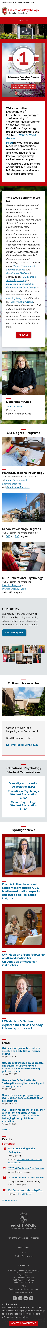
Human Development (24, 266)
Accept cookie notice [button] (23, 1323)
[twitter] (31, 1298)
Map (22, 1285)
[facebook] (15, 1298)
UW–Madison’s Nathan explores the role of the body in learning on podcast (22, 1024)
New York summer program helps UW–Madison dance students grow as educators (22, 1098)
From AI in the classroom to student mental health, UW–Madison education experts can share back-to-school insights (21, 891)
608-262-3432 (26, 1292)
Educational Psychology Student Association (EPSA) (23, 794)
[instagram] (20, 1298)
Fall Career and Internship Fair (25, 1190)
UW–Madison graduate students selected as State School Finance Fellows (21, 1051)
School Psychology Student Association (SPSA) (23, 805)
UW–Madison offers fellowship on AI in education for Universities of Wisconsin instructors (23, 960)
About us (23, 334)
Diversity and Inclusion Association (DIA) (23, 785)
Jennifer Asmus (14, 406)
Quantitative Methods (17, 273)
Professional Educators (21, 301)
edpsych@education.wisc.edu (26, 1289)
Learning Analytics (15, 298)
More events (8, 1200)
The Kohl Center (24, 1194)
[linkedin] (26, 1298)
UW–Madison (18, 2)
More (5, 1129)
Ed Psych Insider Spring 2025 (22, 744)
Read (9, 142)
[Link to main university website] (23, 1229)
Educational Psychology (23, 10)
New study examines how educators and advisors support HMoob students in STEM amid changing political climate (23, 1067)
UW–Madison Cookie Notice (15, 1317)
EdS (8, 536)
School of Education (18, 13)
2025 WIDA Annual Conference (26, 1177)
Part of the (23, 1238)
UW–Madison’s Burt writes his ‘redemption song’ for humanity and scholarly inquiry (23, 1083)
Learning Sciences (15, 269)
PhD (17, 536)
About (23, 1252)
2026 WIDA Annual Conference (26, 1168)
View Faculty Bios (14, 632)
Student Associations (23, 1256)
